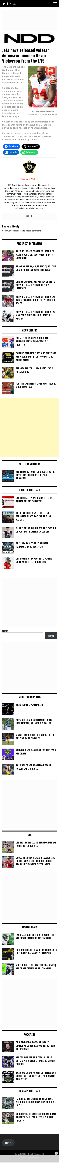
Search (5, 630)
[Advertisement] (29, 427)
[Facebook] (31, 216)
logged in (18, 231)
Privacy (8, 1142)
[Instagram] (27, 216)
